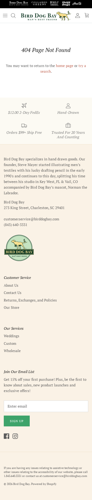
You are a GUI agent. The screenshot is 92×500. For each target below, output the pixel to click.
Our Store (11, 307)
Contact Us (12, 292)
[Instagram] (15, 436)
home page (64, 65)
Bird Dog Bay (21, 484)
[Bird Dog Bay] (46, 15)
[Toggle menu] (5, 15)
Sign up (17, 421)
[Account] (76, 15)
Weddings (11, 335)
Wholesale (12, 350)
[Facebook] (6, 436)
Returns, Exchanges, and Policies (30, 300)
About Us (11, 285)
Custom (10, 343)
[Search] (15, 15)
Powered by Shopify (43, 484)
